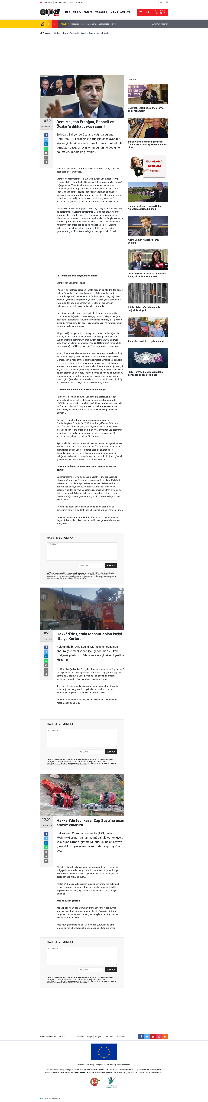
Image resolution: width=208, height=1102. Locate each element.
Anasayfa (80, 1037)
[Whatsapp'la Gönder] (46, 149)
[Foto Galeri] (167, 2)
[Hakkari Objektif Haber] (50, 12)
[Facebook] (46, 135)
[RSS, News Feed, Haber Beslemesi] (165, 1036)
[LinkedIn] (46, 144)
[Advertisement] (104, 55)
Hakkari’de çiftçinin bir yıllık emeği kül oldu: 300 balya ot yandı (96, 24)
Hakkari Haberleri (120, 12)
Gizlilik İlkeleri (109, 1037)
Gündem (77, 12)
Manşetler (48, 2)
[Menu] (141, 12)
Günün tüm (160, 24)
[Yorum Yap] (46, 162)
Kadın (68, 12)
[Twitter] (46, 140)
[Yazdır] (46, 158)
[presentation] (48, 24)
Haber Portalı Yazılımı (52, 1098)
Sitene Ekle (79, 2)
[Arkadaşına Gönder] (46, 153)
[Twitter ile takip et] (147, 1036)
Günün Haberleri (60, 2)
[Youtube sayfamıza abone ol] (153, 1036)
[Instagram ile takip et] (159, 1036)
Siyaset (88, 12)
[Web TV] (161, 2)
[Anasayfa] (41, 2)
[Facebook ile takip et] (141, 1036)
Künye (89, 1037)
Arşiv (71, 2)
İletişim (98, 1037)
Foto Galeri (100, 12)
